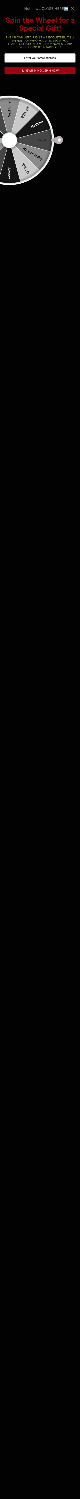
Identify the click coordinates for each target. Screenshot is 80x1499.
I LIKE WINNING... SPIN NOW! (40, 70)
